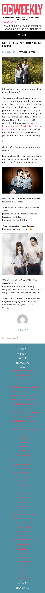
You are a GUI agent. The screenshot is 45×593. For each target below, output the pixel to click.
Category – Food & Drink (22, 473)
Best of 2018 (22, 384)
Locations (24, 442)
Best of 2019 (22, 409)
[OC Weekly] (9, 22)
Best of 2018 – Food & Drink (24, 396)
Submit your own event (22, 562)
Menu (24, 35)
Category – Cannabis (22, 464)
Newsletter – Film (24, 527)
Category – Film (22, 468)
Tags (24, 451)
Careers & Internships (22, 456)
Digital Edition (22, 494)
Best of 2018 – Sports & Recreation (23, 404)
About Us (22, 348)
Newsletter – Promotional (24, 540)
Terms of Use (22, 358)
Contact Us (22, 353)
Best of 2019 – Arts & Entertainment (24, 413)
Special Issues (22, 558)
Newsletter (22, 507)
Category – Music (22, 477)
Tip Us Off (22, 570)
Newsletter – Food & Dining (23, 531)
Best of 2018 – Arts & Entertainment (24, 387)
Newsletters (22, 511)
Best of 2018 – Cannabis (24, 391)
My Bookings (24, 446)
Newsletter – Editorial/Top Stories (24, 519)
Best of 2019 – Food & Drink (24, 421)
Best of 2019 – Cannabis (24, 417)
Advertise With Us (23, 375)
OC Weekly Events (23, 545)
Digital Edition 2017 (23, 497)
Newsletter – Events (24, 523)
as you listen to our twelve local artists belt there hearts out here (22, 126)
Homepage (22, 502)
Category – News (22, 481)
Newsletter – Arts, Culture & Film (24, 514)
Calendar (22, 434)
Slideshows (22, 553)
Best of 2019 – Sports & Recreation (23, 429)
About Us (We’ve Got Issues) (22, 371)
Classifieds (22, 485)
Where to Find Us (22, 579)
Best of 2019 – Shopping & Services (24, 425)
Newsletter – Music (23, 536)
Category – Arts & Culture (23, 460)
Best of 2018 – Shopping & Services (24, 400)
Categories (24, 438)
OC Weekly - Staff (9, 52)
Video (22, 574)
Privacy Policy (22, 363)
